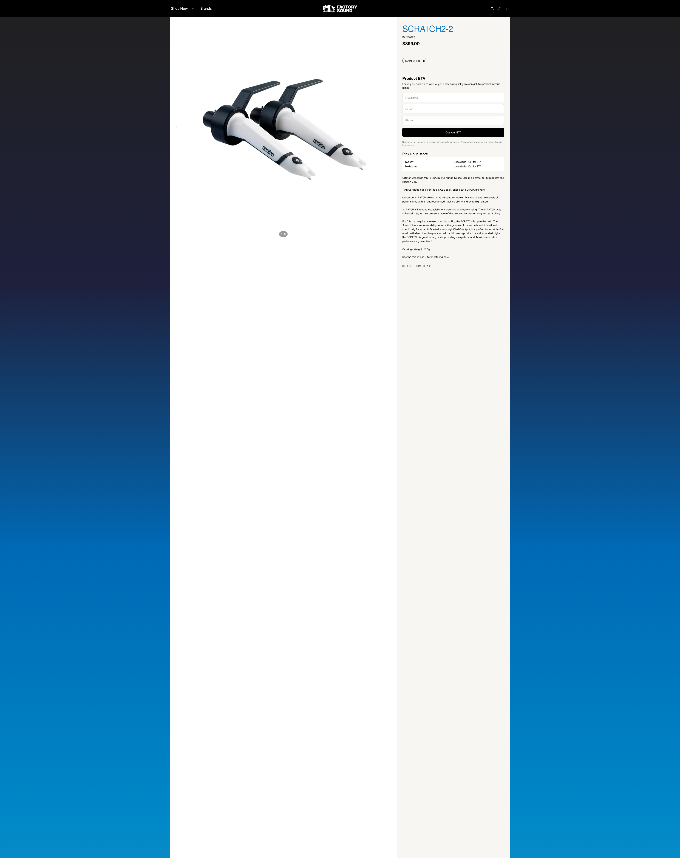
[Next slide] (389, 127)
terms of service (495, 141)
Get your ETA (453, 132)
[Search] (492, 8)
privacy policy (476, 141)
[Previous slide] (178, 127)
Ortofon (410, 36)
